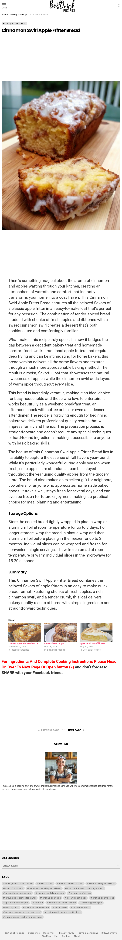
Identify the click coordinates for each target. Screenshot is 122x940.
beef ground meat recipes (19, 883)
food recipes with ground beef (45, 888)
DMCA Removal (109, 933)
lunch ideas (61, 907)
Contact (66, 936)
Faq (56, 936)
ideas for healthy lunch (37, 907)
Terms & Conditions (88, 933)
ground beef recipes (103, 897)
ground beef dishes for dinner (20, 897)
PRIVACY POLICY (66, 933)
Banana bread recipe (53, 643)
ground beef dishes (81, 893)
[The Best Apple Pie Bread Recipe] (24, 632)
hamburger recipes (92, 902)
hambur (39, 902)
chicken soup (46, 883)
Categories (34, 933)
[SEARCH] (119, 5)
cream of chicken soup (71, 883)
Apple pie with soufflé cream (93, 643)
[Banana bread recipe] (60, 632)
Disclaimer (48, 933)
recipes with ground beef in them (64, 912)
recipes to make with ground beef (23, 912)
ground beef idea (52, 897)
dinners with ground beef (102, 883)
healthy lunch (12, 907)
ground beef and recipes (18, 893)
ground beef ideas (76, 897)
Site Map (46, 936)
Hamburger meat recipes (62, 902)
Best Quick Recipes (14, 933)
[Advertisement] (61, 58)
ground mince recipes (16, 902)
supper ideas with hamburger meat (23, 916)
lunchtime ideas (81, 907)
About (77, 936)
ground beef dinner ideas (51, 893)
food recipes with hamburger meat (85, 888)
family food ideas (14, 888)
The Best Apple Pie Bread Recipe (23, 643)
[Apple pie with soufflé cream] (96, 632)
